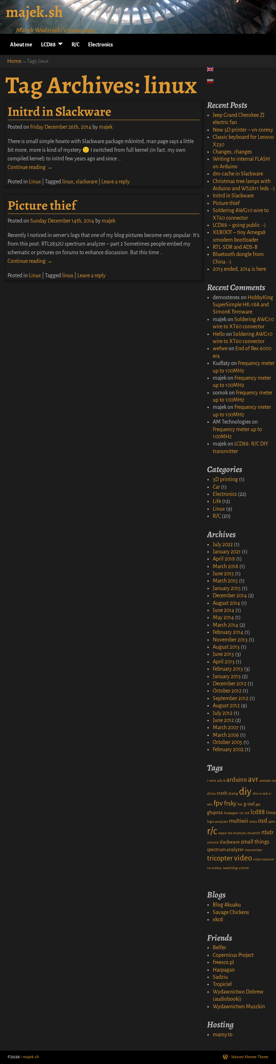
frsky (230, 803)
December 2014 (230, 595)
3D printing (225, 479)
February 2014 (228, 632)
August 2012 (226, 705)
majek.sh (34, 11)
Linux (35, 181)
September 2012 (230, 698)
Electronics (100, 44)
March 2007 (226, 727)
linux (67, 181)
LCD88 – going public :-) (239, 225)
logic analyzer (217, 821)
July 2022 (223, 544)
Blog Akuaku (227, 905)
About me (21, 44)
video (243, 858)
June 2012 (223, 720)
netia (253, 821)
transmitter (253, 850)
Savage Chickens (231, 912)
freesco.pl (223, 962)
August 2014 (226, 603)
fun (240, 804)
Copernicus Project (233, 955)
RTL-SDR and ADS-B (235, 247)
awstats (265, 780)
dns (255, 793)
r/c (212, 831)
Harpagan (224, 970)
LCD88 (48, 44)
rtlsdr (267, 832)
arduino (236, 779)
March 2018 (225, 566)
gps (258, 804)
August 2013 (226, 647)
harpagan (231, 813)
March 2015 (225, 581)
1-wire (211, 780)
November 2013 (230, 640)
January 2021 (227, 551)
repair (222, 833)
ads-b (221, 780)
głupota (215, 812)
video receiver (263, 859)
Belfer (219, 947)
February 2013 (228, 669)
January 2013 (227, 676)
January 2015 (227, 588)
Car (216, 487)
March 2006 (226, 735)
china (211, 793)
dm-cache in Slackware (238, 174)
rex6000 (253, 833)
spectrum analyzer (225, 849)
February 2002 (228, 749)
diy (245, 791)
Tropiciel (222, 984)
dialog (233, 793)
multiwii (238, 821)
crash (222, 793)
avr (253, 779)
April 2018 (224, 559)
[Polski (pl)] (214, 81)
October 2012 (227, 691)
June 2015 (223, 573)
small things (255, 842)
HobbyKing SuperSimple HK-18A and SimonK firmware (243, 304)
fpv (218, 803)
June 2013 (223, 654)
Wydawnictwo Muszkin (239, 1006)
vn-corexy (214, 868)
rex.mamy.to (237, 833)
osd (262, 820)
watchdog (230, 868)
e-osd (263, 793)
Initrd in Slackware (59, 111)
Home (14, 61)
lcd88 (257, 812)
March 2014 (225, 625)
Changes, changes (232, 152)
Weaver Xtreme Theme (249, 1057)
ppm (271, 821)
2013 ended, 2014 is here (239, 269)
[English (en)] (214, 69)
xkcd (218, 919)
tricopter (220, 858)
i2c (241, 813)
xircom (244, 868)
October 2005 (227, 742)
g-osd (249, 804)
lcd (247, 813)
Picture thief (42, 205)
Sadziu (220, 977)
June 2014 (223, 610)
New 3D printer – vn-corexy (243, 130)
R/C (75, 44)
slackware (86, 181)
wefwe (220, 348)
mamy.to (223, 1034)
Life (217, 501)
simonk (212, 842)
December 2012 (230, 683)
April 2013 (224, 662)
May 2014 (223, 617)
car (274, 780)
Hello (219, 334)
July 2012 (223, 713)
